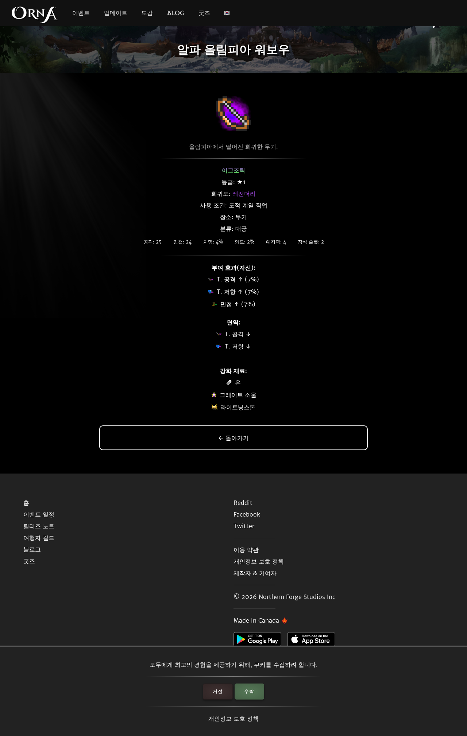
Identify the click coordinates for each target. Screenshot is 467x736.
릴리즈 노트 (38, 526)
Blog (176, 13)
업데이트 (115, 13)
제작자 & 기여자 (255, 573)
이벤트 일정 (38, 514)
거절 (218, 691)
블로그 (32, 549)
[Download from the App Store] (314, 641)
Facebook (247, 514)
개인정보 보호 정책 (233, 718)
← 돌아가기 (233, 437)
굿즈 (204, 13)
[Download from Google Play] (260, 641)
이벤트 (81, 13)
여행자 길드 (38, 537)
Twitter (244, 526)
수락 (249, 691)
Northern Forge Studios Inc (297, 596)
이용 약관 (246, 549)
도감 (147, 13)
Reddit (243, 502)
